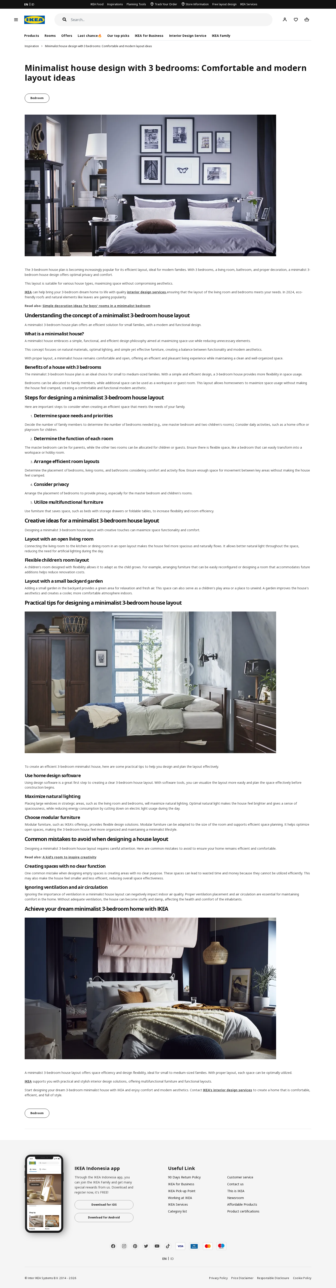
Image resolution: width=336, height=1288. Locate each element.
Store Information (197, 4)
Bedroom (37, 98)
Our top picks (118, 35)
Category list (177, 1211)
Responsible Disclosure (273, 1278)
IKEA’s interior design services (227, 1090)
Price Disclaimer (242, 1278)
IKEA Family (221, 35)
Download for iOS (104, 1205)
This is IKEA (235, 1191)
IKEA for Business (149, 35)
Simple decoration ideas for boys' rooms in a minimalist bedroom (96, 306)
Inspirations (115, 4)
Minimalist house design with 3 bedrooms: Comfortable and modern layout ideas (98, 46)
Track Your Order (166, 4)
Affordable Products (242, 1204)
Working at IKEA (180, 1198)
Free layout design (224, 4)
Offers (66, 35)
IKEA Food (97, 4)
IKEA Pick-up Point (181, 1191)
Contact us (235, 1184)
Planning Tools (136, 4)
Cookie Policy (302, 1278)
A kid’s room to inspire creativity (69, 857)
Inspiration (32, 46)
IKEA (28, 292)
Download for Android (104, 1217)
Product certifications (243, 1211)
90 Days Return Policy (184, 1177)
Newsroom (235, 1198)
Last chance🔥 (90, 35)
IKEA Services (248, 4)
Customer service (240, 1177)
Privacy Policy (218, 1278)
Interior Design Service (187, 35)
